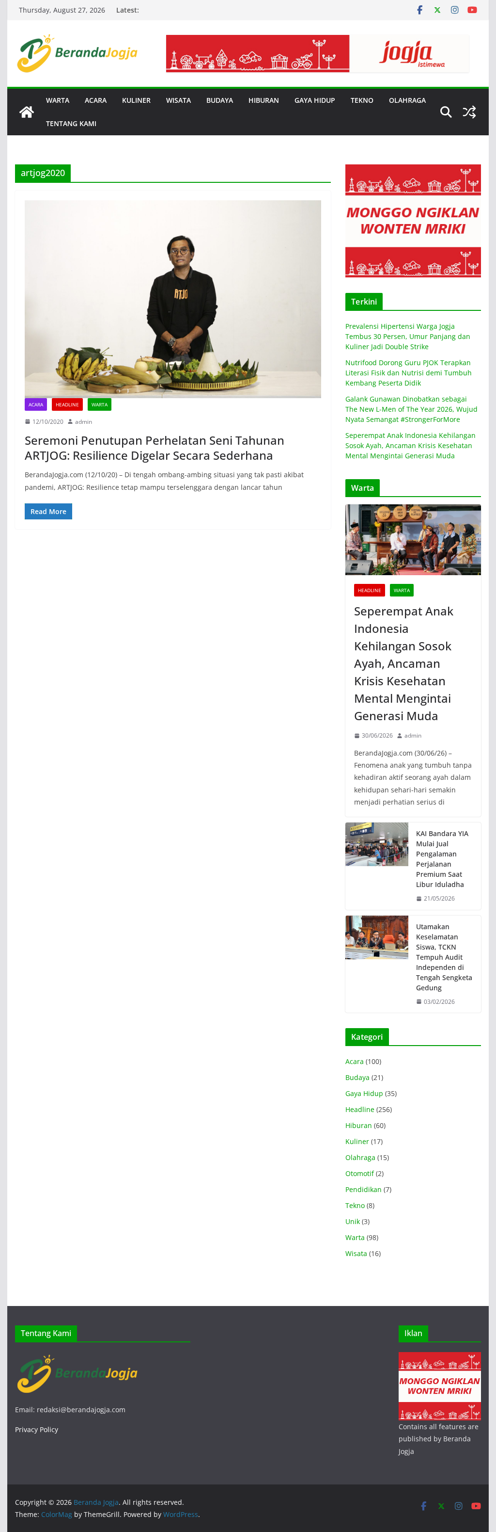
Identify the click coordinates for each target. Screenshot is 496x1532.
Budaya (357, 1077)
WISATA (178, 100)
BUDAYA (219, 100)
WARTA (57, 100)
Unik (352, 1221)
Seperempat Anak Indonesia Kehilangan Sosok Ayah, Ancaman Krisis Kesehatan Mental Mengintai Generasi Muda (410, 445)
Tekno (355, 1205)
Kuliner (357, 1141)
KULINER (136, 100)
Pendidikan (363, 1189)
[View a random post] (469, 112)
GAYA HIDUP (314, 100)
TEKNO (362, 100)
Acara (36, 404)
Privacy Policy (36, 1429)
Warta (100, 404)
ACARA (96, 100)
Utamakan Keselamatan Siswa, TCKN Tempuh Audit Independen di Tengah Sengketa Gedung (444, 957)
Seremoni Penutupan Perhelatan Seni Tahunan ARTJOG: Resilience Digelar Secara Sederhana (154, 447)
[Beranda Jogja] (26, 112)
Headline (67, 404)
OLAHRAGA (407, 100)
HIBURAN (263, 100)
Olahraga (360, 1157)
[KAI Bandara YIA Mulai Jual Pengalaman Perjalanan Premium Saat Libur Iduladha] (376, 866)
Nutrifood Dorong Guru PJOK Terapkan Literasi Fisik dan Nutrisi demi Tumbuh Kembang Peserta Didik (408, 372)
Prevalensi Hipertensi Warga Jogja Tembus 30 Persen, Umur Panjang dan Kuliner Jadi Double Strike (407, 336)
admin (83, 422)
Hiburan (358, 1125)
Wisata (356, 1253)
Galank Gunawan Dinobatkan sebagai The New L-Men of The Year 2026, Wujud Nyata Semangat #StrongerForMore (411, 409)
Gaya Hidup (364, 1093)
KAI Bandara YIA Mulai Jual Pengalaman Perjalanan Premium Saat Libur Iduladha (442, 859)
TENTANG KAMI (71, 123)
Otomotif (359, 1173)
